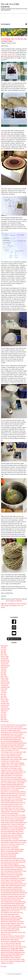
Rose (2, 896)
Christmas (17, 755)
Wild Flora (12, 956)
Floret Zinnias (15, 806)
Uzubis (17, 947)
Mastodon (19, 601)
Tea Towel (22, 932)
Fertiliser (9, 797)
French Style (4, 817)
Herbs (9, 833)
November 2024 (5, 683)
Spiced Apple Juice (6, 916)
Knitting (24, 603)
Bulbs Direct (7, 746)
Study (9, 927)
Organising (13, 869)
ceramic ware (4, 754)
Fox (19, 815)
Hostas (16, 835)
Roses (20, 896)
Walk (17, 948)
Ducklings (18, 788)
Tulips (19, 943)
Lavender (23, 842)
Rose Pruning (7, 896)
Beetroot (16, 737)
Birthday (12, 739)
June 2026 (3, 649)
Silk (18, 907)
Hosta (12, 835)
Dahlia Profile (22, 772)
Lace (19, 842)
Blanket (11, 741)
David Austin (19, 775)
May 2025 (3, 673)
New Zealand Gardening (7, 865)
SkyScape (7, 909)
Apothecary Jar (5, 730)
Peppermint (4, 874)
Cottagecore (4, 764)
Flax (22, 801)
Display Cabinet (16, 783)
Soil (19, 910)
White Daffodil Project (18, 954)
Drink (24, 786)
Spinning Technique (6, 918)
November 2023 (5, 705)
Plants (17, 876)
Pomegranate (13, 878)
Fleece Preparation (10, 802)
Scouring (8, 900)
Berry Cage (21, 737)
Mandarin (17, 849)
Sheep (2, 907)
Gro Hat (17, 603)
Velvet (8, 948)
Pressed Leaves (5, 882)
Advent (24, 725)
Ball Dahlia (3, 737)
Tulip (16, 943)
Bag (16, 736)
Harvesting (18, 829)
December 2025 (5, 660)
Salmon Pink (15, 898)
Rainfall (17, 885)
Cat (15, 752)
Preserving (12, 880)
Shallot (22, 905)
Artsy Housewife (13, 732)
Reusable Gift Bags (6, 892)
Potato (2, 880)
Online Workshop (5, 869)
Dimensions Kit (23, 781)
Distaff (22, 783)
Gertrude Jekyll (20, 824)
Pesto (14, 874)
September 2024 (5, 687)
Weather (21, 950)
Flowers (8, 811)
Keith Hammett (5, 840)
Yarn (19, 605)
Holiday (18, 833)
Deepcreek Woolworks (7, 779)
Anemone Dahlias (22, 728)
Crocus (19, 766)
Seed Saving (22, 901)
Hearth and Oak (16, 831)
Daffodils (3, 772)
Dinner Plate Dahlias (6, 783)
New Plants (16, 862)
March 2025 (4, 676)
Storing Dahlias (16, 925)
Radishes (11, 885)
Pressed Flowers (20, 880)
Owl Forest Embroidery (7, 871)
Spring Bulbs (16, 919)
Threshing (3, 938)
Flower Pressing (20, 810)
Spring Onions (12, 921)
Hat (21, 603)
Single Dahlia (22, 907)
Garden (3, 820)
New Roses (22, 862)
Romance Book (10, 894)
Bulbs (2, 746)
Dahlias (12, 773)
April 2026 (3, 653)
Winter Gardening (15, 957)
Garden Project (22, 822)
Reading (16, 887)
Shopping (6, 907)
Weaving (10, 952)
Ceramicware (11, 754)
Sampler (21, 898)
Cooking (24, 759)
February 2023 (4, 721)
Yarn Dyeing (16, 961)
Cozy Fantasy (14, 764)
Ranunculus (22, 885)
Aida (2, 727)
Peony (20, 873)
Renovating (4, 891)
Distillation (3, 784)
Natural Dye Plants (20, 860)
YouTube (22, 961)
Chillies (12, 755)
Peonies (16, 873)
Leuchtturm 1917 (19, 844)
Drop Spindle (4, 788)
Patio (6, 873)
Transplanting (12, 941)
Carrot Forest (15, 750)
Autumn (3, 736)
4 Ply (13, 725)
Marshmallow (10, 851)
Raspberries (4, 887)
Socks (15, 910)
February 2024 (4, 700)
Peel (12, 873)
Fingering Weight (5, 801)
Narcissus (12, 860)
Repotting (16, 891)
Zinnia (7, 963)
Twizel (8, 945)
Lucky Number (14, 847)
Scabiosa (3, 900)
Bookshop (3, 745)
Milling (16, 853)
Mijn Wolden (11, 853)
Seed (19, 900)
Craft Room (22, 764)
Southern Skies (5, 137)
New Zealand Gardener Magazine (10, 864)
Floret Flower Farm (17, 804)
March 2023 (4, 719)
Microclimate (4, 853)
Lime (7, 846)
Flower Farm (11, 808)
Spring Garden (4, 921)
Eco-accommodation (13, 790)
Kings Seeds (12, 840)
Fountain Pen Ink (5, 815)
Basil (8, 737)
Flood (2, 804)
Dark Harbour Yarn (10, 775)
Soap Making (4, 910)
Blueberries (4, 743)
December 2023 (5, 703)
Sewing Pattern (16, 905)
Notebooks (17, 865)
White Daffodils (5, 956)
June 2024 (3, 692)
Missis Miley (12, 855)
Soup (21, 912)
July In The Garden (13, 838)
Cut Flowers (15, 770)
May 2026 (3, 651)
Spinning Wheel (5, 919)
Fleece (2, 802)
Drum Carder (11, 788)
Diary (14, 781)
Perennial (9, 874)
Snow (21, 909)
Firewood (18, 801)
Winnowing (4, 957)
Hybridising (4, 837)
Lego (2, 844)
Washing (7, 950)
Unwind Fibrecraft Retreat (8, 947)
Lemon (5, 844)
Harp (24, 828)
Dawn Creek (4, 777)
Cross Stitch (4, 768)
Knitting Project (5, 842)
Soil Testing (13, 912)
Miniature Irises (5, 855)
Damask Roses (18, 773)
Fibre (19, 797)
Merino (21, 851)
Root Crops (22, 894)
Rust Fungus (4, 898)
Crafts (7, 766)
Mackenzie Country (6, 849)
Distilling (9, 784)
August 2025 (4, 667)
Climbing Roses (5, 759)
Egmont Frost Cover (6, 792)
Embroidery (10, 793)
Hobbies (14, 833)
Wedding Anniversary (19, 952)
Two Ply (13, 945)
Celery (24, 752)
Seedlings (18, 903)
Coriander (3, 761)
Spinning (17, 916)
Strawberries (4, 927)
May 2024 (3, 694)
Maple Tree (4, 851)
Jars (7, 838)
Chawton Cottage (5, 755)
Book (8, 743)
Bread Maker (13, 745)
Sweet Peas (14, 932)
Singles (3, 909)
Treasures (19, 941)
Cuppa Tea (3, 770)
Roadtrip (3, 894)
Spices (13, 916)
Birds (7, 739)
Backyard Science (10, 736)
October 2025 (4, 664)
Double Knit (4, 786)
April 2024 (3, 696)
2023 (5, 603)
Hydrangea (14, 837)
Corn (7, 761)
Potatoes (7, 880)
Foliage (23, 811)
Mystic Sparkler (5, 860)
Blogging (15, 741)
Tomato (16, 938)
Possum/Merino (13, 605)
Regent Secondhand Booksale (14, 889)
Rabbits (3, 885)
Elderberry (23, 792)
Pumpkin (3, 883)
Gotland (21, 826)
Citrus (11, 757)
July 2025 (3, 669)
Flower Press (12, 810)
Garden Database (19, 820)
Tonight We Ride (5, 939)
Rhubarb (22, 892)
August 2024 (4, 689)
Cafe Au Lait (8, 748)
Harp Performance (6, 829)
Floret (10, 804)
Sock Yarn (11, 910)
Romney (16, 894)
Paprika (3, 873)
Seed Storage (11, 903)
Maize (13, 849)
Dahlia (7, 772)
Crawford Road (13, 766)
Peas (9, 873)
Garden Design (5, 822)
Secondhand (14, 900)
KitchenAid (19, 840)
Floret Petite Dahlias (6, 806)
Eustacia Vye (4, 795)
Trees (2, 943)
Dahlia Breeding (14, 772)
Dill (17, 781)
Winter (8, 957)
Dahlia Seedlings (5, 773)
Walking (21, 948)
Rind (25, 892)
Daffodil (20, 770)
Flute (12, 811)
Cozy (9, 764)
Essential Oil (22, 793)
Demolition (3, 781)
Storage (10, 925)
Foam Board (17, 811)
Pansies (20, 871)
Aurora (12, 734)
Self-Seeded (4, 905)
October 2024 (4, 685)
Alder (9, 727)
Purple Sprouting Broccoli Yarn (14, 883)
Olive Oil (13, 867)
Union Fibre (18, 945)
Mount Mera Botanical (6, 858)
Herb (22, 831)
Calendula (14, 748)
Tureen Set (4, 945)
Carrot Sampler (5, 752)
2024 (5, 725)
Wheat (10, 954)
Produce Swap (14, 882)
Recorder (3, 889)
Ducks (22, 788)
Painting (15, 871)
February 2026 (4, 656)
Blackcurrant (17, 739)
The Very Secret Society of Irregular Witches (13, 936)
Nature (11, 862)
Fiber (16, 797)
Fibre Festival (4, 799)
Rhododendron (15, 892)
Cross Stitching (12, 768)
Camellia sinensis (22, 748)
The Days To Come (6, 934)
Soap (24, 909)
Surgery (17, 929)
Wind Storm (18, 956)
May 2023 (3, 716)
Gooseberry (15, 826)
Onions (24, 867)
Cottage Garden (5, 763)
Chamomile (19, 754)
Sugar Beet (23, 927)
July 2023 (3, 712)
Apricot (18, 730)
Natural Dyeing (5, 862)
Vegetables (4, 948)
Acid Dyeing (11, 603)
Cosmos (17, 761)
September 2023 (5, 709)
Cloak (11, 759)
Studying (13, 927)
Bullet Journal (14, 746)
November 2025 (5, 662)
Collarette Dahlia (17, 759)
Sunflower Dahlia (10, 929)
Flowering (3, 811)
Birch (2, 739)
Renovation (10, 891)
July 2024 (3, 691)
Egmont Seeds (16, 792)
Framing (23, 815)
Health (9, 831)
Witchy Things (20, 959)
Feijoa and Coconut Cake (18, 795)
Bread (8, 745)
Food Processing (8, 813)
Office (2, 867)
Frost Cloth (14, 817)
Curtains (9, 770)
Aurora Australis (19, 734)
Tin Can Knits (10, 938)
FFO (13, 797)
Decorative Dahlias (16, 777)
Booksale (23, 743)
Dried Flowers (19, 786)
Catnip (17, 752)
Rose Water (14, 896)
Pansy (24, 871)
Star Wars (8, 923)
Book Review (13, 743)
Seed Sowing (4, 903)
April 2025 (3, 674)
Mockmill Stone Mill (6, 856)
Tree (23, 941)
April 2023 (3, 718)
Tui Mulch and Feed (9, 943)
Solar (18, 912)
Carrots (11, 752)
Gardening (3, 824)
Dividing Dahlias (16, 784)
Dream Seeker (11, 786)
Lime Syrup (12, 846)
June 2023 (3, 714)
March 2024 (4, 698)
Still (7, 925)
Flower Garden (5, 810)
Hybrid (20, 835)
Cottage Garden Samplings (17, 763)
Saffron (10, 898)
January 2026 (4, 658)
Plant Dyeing (4, 605)
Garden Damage (9, 820)
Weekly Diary (4, 954)
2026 (11, 725)
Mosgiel (14, 856)
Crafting (3, 766)
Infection (3, 838)
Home (22, 833)
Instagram (12, 601)
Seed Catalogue (5, 901)
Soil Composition (5, 912)
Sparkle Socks (15, 914)
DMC (22, 784)
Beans (11, 737)
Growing (15, 828)
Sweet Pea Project (6, 932)
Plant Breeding (5, 876)
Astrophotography (5, 734)
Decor (9, 777)
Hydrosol (20, 837)
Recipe (20, 887)
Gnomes (9, 826)
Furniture (22, 819)
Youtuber (3, 963)
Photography (19, 874)
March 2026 (4, 655)
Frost (9, 817)
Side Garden (13, 907)
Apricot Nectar (4, 732)
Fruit (6, 819)
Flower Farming (19, 808)
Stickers (3, 925)
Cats (21, 752)
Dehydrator (23, 779)
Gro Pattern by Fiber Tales (8, 54)
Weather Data (4, 952)
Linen (17, 846)
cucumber (19, 768)
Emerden (16, 793)
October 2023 (4, 707)
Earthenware (4, 790)
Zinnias (11, 963)
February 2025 (4, 678)
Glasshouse (4, 826)
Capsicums (4, 750)
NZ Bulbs (22, 865)
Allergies (20, 727)
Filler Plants (23, 799)
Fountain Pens (14, 815)
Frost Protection (21, 817)
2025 (8, 725)
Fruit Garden (16, 819)
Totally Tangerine (14, 939)
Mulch (18, 858)
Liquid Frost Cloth (5, 847)
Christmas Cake (5, 757)
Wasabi (3, 950)
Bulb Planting (20, 745)
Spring (11, 919)
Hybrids (9, 837)
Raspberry (10, 887)
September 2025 (5, 665)
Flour (21, 806)
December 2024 (5, 682)
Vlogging (13, 948)
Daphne (3, 775)
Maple (22, 849)
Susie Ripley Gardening (7, 930)
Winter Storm (12, 959)
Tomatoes (20, 938)
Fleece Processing (20, 802)
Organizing (19, 869)
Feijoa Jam (4, 797)
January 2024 (4, 701)
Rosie (23, 896)
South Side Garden (6, 914)
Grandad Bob (4, 828)
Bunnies (21, 746)
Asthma (25, 732)
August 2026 (4, 646)
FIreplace (12, 801)
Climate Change (17, 757)
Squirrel (3, 923)
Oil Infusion (7, 867)
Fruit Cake (10, 819)
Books (19, 743)
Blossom (20, 741)
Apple (10, 730)
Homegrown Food (5, 835)
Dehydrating (16, 779)
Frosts (2, 819)
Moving (15, 858)
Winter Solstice (5, 959)
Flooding (6, 804)
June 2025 (3, 671)
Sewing (9, 905)
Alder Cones (14, 727)
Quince (24, 883)
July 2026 (3, 647)
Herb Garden (4, 833)
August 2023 (4, 710)
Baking (19, 736)
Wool (2, 961)
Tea (19, 932)
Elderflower (4, 793)
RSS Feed (3, 966)
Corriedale (12, 761)
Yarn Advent (10, 961)
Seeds (23, 903)
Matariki (17, 851)
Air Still (5, 727)
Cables (2, 748)
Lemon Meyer (11, 844)
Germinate (13, 824)
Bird (5, 739)
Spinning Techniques (16, 918)
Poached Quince (5, 878)
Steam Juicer (20, 923)
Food (2, 813)
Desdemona (10, 781)
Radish (7, 885)
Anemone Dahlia (12, 728)
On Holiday (19, 867)
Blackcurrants (4, 741)
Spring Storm (20, 921)
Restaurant (22, 891)
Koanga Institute (13, 842)
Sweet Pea (16, 930)
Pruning (20, 882)
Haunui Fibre (4, 831)
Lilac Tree (3, 846)
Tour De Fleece (5, 941)
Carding (9, 750)
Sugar (18, 927)
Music (22, 858)
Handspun (20, 828)
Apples (14, 730)
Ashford (20, 732)
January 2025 (4, 680)
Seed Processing (14, 901)
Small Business (15, 909)
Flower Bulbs (4, 808)
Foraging (15, 813)
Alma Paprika (4, 728)
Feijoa (9, 795)
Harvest (13, 829)
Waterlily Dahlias (14, 950)
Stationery (13, 923)
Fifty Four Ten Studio (14, 799)
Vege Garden (22, 947)
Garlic (8, 824)
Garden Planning (13, 822)
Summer (3, 929)
